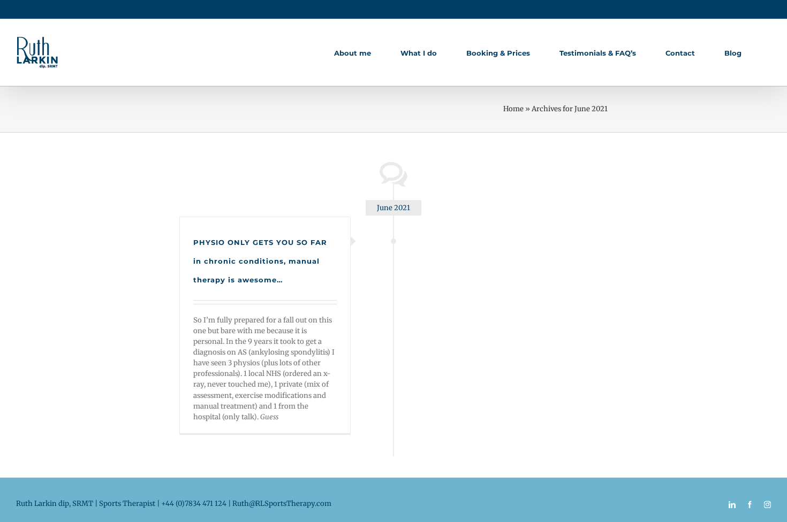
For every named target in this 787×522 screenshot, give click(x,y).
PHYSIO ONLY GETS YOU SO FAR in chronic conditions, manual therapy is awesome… (260, 261)
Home (513, 108)
